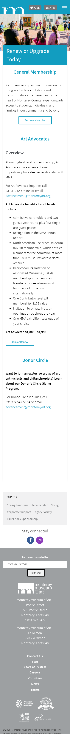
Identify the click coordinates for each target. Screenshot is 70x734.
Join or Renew (20, 342)
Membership (40, 505)
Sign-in (50, 7)
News (35, 684)
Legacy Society (42, 512)
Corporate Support (19, 512)
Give (37, 7)
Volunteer (35, 678)
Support (13, 497)
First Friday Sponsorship (22, 519)
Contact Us (35, 656)
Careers (35, 672)
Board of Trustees (35, 667)
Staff (35, 661)
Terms (35, 689)
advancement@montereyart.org (28, 196)
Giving (55, 505)
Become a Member (35, 120)
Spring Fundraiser (18, 505)
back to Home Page (13, 10)
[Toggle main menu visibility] (64, 7)
